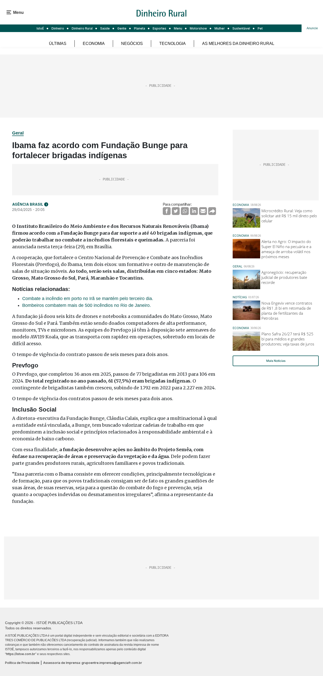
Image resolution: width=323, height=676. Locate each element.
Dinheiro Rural (82, 28)
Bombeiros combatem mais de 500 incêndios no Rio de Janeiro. (86, 305)
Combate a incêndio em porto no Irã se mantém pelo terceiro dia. (87, 298)
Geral (18, 133)
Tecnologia (172, 43)
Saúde (105, 28)
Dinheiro (57, 28)
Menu (178, 28)
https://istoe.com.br (20, 654)
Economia (94, 43)
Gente (121, 28)
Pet (260, 28)
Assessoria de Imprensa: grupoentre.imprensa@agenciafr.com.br (92, 663)
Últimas (57, 43)
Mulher (219, 28)
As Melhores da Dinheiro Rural (238, 43)
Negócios (132, 43)
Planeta (139, 28)
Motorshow (198, 28)
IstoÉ (40, 28)
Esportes (159, 28)
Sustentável (241, 28)
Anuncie (312, 28)
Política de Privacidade (22, 663)
